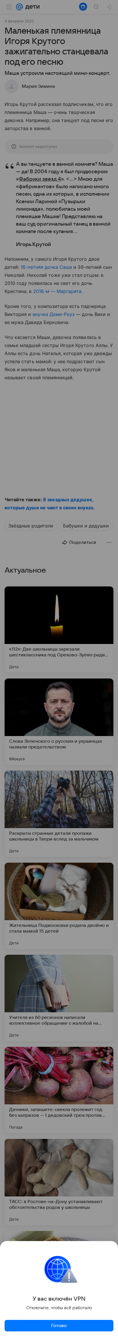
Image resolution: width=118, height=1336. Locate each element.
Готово (59, 1325)
